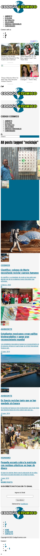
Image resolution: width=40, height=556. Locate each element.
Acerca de (9, 532)
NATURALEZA (9, 20)
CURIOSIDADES (10, 26)
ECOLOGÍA (8, 18)
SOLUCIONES (9, 22)
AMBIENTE (8, 16)
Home (7, 530)
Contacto (9, 534)
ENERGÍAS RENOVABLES (13, 24)
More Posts (7, 482)
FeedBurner (24, 504)
